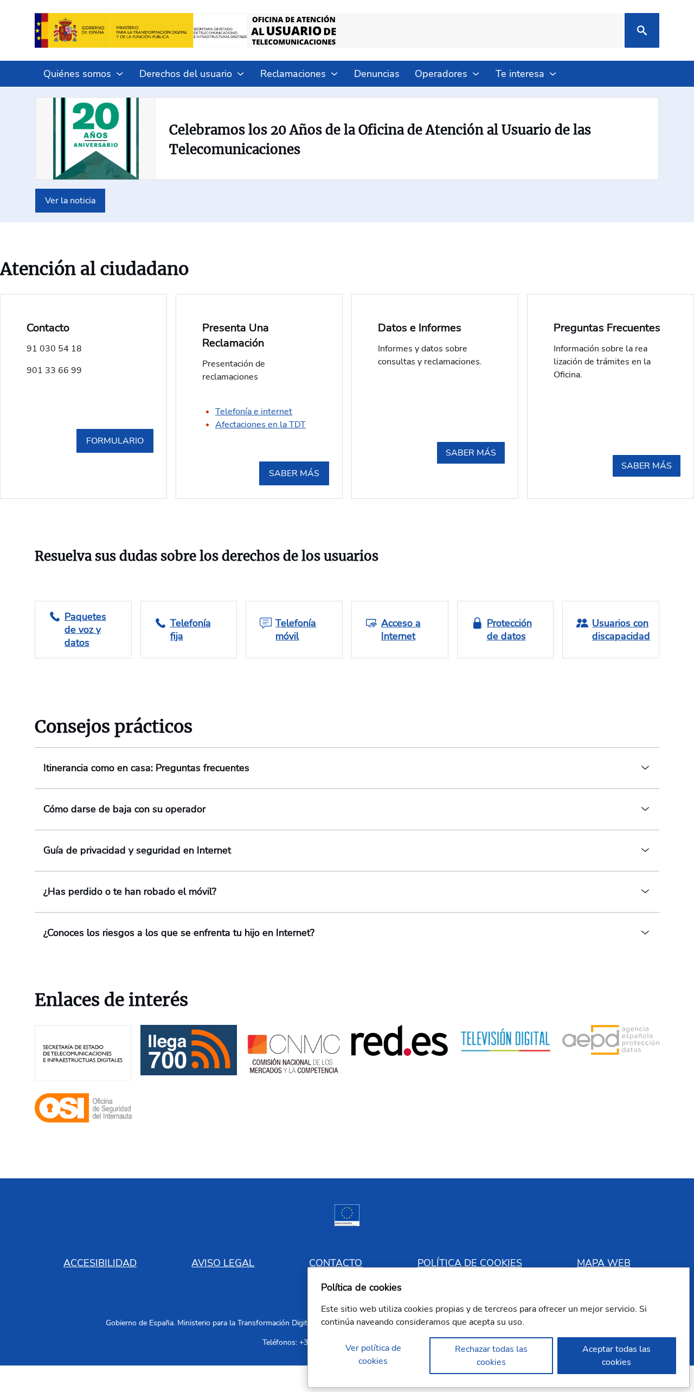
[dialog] (498, 1327)
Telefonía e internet (253, 412)
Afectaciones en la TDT (260, 425)
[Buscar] (642, 30)
